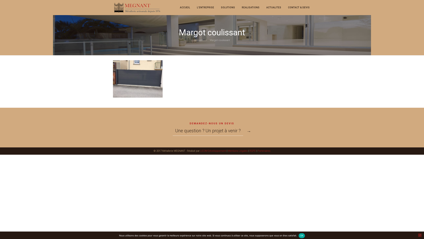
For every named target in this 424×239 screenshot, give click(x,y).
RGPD (253, 150)
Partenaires (264, 150)
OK (301, 235)
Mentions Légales (238, 150)
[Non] (420, 235)
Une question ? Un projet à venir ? (208, 130)
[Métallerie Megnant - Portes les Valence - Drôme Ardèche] (137, 7)
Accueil (198, 40)
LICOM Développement (213, 150)
